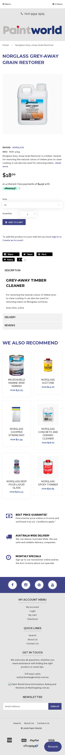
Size (4, 199)
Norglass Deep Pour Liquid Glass (16, 484)
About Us (33, 639)
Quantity (7, 213)
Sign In (55, 237)
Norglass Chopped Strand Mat (16, 432)
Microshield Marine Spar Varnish (16, 382)
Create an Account (12, 240)
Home (5, 45)
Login (33, 611)
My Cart (32, 615)
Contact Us (32, 643)
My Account (32, 607)
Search (32, 635)
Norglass (18, 147)
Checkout (32, 619)
